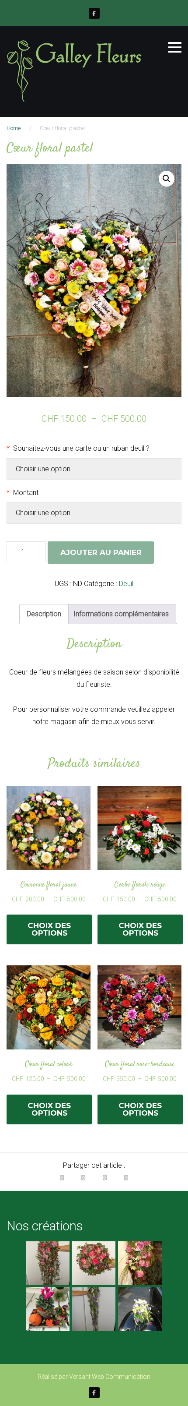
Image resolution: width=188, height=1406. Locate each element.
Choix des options (49, 929)
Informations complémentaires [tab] (121, 614)
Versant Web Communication (109, 1376)
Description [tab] (44, 614)
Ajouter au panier (101, 552)
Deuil (126, 583)
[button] (166, 179)
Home (14, 128)
